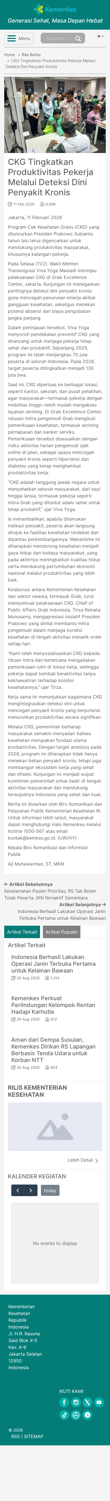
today (50, 1190)
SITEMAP (33, 1436)
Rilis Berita (31, 54)
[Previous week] (18, 1190)
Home (9, 54)
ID (99, 36)
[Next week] (31, 1190)
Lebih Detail (81, 1160)
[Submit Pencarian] (78, 38)
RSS (15, 1436)
